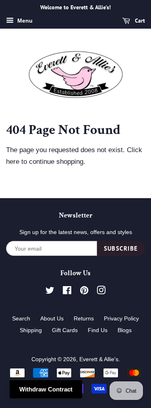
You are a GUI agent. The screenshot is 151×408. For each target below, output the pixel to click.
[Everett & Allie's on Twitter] (50, 292)
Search (21, 318)
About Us (52, 318)
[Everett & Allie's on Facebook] (67, 292)
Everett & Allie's (98, 359)
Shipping (31, 330)
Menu (24, 20)
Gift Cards (65, 330)
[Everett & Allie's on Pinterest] (84, 292)
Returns (84, 318)
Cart (139, 20)
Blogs (125, 330)
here (12, 161)
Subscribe (121, 248)
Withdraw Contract (45, 389)
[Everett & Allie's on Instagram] (101, 292)
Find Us (98, 330)
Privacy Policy (121, 318)
